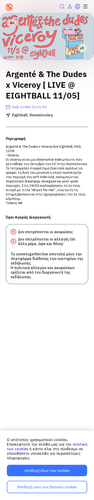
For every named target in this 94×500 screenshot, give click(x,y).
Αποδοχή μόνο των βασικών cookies (47, 487)
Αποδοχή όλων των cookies (47, 470)
